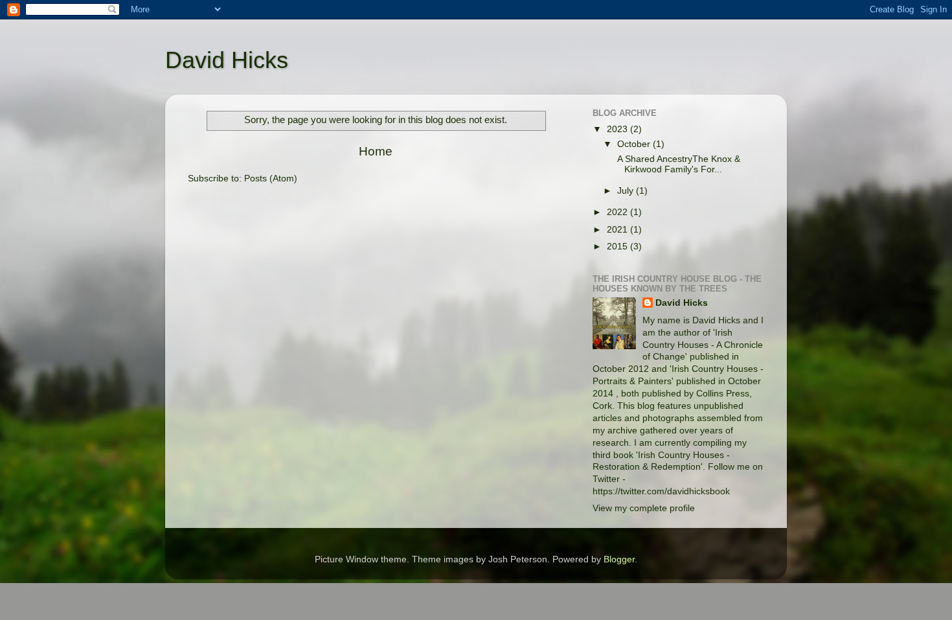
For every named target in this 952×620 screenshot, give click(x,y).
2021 (618, 230)
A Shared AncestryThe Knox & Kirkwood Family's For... (677, 164)
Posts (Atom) (270, 178)
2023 (618, 129)
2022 (618, 212)
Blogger (619, 559)
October (635, 144)
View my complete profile (644, 508)
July (626, 191)
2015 (618, 246)
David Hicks (226, 60)
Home (375, 151)
